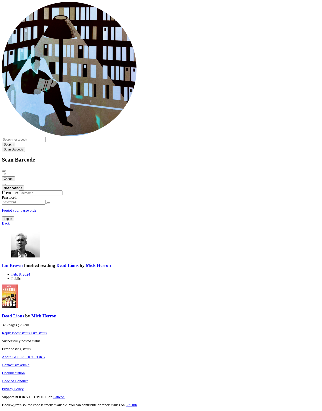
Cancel (8, 179)
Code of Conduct (15, 381)
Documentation (13, 373)
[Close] (4, 171)
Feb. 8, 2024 (20, 274)
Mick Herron (98, 265)
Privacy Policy (13, 389)
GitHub (131, 405)
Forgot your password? (19, 210)
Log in (8, 219)
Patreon (59, 397)
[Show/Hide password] (48, 203)
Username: (10, 193)
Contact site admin (15, 365)
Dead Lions (67, 265)
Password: (9, 197)
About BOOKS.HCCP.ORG (23, 357)
